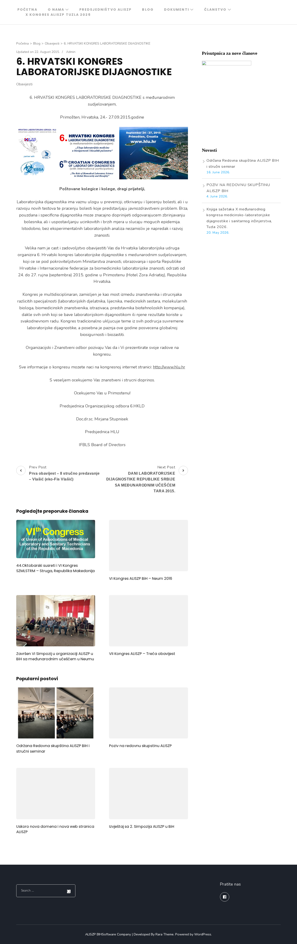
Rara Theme (164, 934)
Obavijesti (24, 84)
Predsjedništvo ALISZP (105, 9)
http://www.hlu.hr (169, 367)
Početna (27, 9)
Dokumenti (176, 9)
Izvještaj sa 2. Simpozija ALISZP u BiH (141, 826)
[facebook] (224, 897)
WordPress (202, 934)
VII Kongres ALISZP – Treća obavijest (142, 653)
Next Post (140, 479)
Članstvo (215, 9)
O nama (56, 9)
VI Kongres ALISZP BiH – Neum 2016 (140, 578)
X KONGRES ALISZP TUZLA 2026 (58, 14)
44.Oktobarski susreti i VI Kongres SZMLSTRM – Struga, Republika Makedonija (55, 568)
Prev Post (64, 473)
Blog (147, 9)
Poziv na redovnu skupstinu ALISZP (140, 745)
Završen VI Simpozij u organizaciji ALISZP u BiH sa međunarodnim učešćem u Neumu (55, 656)
